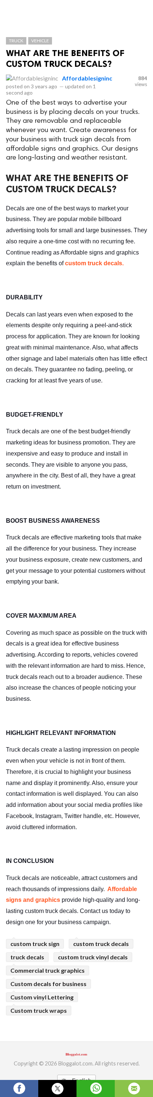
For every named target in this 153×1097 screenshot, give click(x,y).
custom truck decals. (94, 263)
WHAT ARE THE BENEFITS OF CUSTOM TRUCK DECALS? (65, 58)
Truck (16, 40)
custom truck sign (34, 943)
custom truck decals (101, 943)
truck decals (27, 956)
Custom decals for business (48, 983)
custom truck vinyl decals (93, 956)
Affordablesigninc (87, 78)
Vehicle (40, 40)
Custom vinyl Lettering (42, 997)
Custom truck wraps (38, 1010)
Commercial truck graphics (47, 970)
